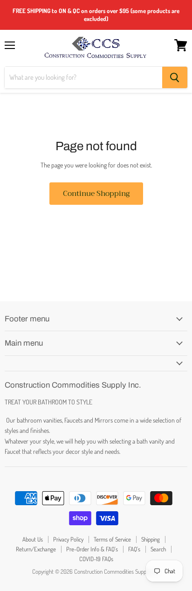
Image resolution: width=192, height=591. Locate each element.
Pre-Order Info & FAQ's (92, 549)
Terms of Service (112, 539)
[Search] (174, 77)
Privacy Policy (68, 539)
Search (158, 549)
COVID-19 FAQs (96, 559)
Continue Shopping (96, 193)
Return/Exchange (36, 549)
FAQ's (134, 549)
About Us (32, 539)
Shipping (150, 539)
